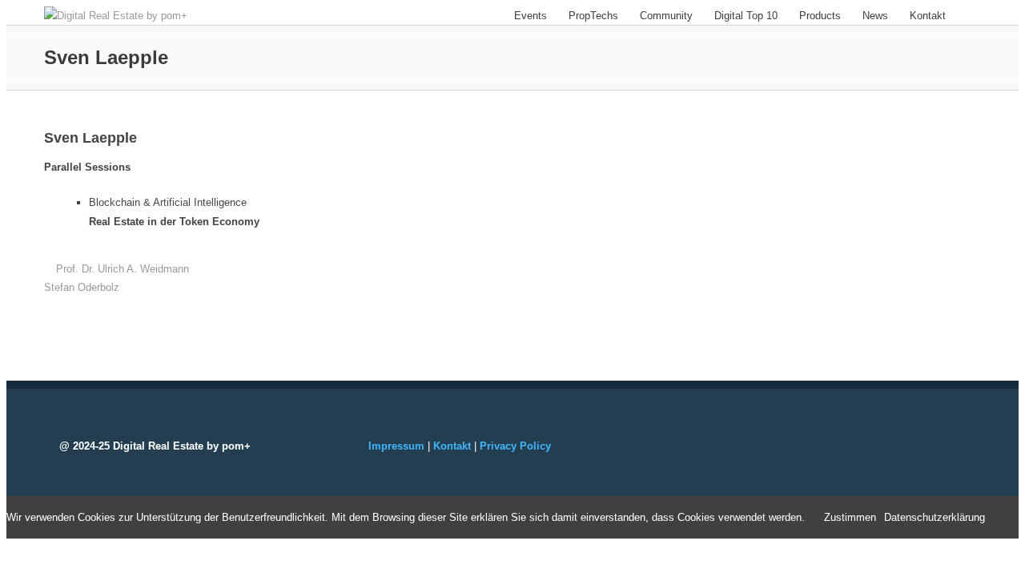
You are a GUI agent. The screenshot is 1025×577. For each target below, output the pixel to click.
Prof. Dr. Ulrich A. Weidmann (122, 269)
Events (530, 16)
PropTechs (593, 16)
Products (820, 16)
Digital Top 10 (746, 16)
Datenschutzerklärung (934, 517)
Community (666, 16)
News (875, 16)
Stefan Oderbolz (81, 287)
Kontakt (928, 16)
